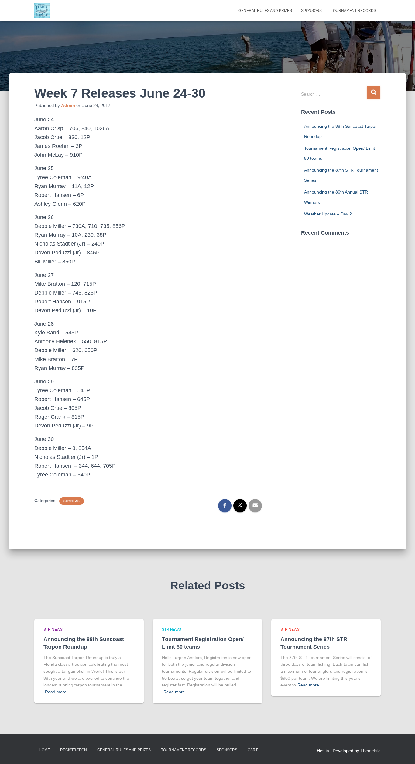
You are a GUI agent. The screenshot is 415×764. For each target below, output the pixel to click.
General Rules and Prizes (265, 11)
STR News (71, 501)
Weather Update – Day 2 (328, 213)
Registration (73, 750)
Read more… (58, 691)
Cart (253, 750)
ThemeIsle (370, 750)
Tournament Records (353, 11)
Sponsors (311, 11)
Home (44, 750)
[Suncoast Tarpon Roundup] (42, 10)
